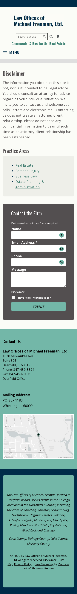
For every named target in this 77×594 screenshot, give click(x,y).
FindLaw (63, 564)
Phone (16, 256)
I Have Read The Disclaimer (34, 297)
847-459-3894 (23, 369)
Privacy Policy (23, 564)
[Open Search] (51, 36)
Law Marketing (44, 564)
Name (16, 229)
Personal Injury (27, 170)
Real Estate (24, 165)
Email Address (24, 242)
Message (18, 269)
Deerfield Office (14, 378)
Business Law (26, 176)
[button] (10, 52)
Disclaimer (17, 292)
